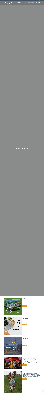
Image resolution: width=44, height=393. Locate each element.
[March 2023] (13, 306)
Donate (39, 2)
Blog (36, 2)
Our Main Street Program (31, 2)
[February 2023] (13, 326)
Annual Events (25, 2)
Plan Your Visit (19, 2)
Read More (25, 305)
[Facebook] (39, 0)
